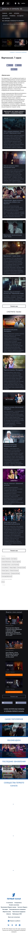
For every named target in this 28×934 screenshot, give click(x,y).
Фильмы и (10, 9)
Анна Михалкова (15, 564)
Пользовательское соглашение (17, 909)
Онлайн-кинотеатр (14, 905)
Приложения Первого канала (8, 907)
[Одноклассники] (18, 65)
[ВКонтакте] (9, 65)
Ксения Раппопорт (6, 573)
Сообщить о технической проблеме (18, 52)
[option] (7, 42)
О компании (9, 902)
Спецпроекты (18, 902)
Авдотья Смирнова (6, 558)
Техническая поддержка (18, 911)
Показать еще (14, 306)
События (8, 914)
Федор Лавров (13, 567)
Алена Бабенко (5, 567)
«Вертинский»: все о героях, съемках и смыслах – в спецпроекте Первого (14, 112)
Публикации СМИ (17, 914)
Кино (3, 581)
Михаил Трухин (5, 570)
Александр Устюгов (6, 564)
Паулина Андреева (16, 561)
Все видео (5, 909)
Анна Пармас (14, 558)
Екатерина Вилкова (15, 573)
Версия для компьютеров (14, 917)
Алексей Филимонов (6, 561)
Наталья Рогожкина (14, 570)
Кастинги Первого (22, 907)
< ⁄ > (12, 69)
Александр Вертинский (7, 576)
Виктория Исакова (21, 567)
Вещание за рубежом (15, 920)
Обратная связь (7, 911)
